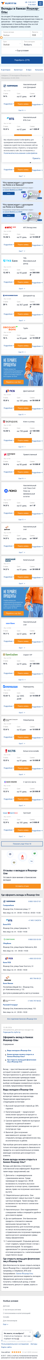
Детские (6, 1306)
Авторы (34, 1344)
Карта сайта (6, 1347)
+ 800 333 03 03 (35, 958)
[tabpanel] (20, 1313)
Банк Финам (8, 983)
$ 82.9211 (32, 2)
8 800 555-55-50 (34, 939)
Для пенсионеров (10, 1320)
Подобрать (22, 60)
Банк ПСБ (7, 962)
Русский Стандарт (10, 1005)
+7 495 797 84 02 (34, 1001)
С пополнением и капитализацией (16, 1313)
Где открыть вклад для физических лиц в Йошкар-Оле (21, 1061)
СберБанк (7, 943)
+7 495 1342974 (34, 920)
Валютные (18, 70)
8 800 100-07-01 (34, 901)
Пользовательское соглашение (15, 1344)
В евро (28, 70)
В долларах (5, 70)
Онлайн (6, 1317)
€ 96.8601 (32, 4)
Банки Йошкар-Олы (24, 1273)
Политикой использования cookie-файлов (20, 153)
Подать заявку (23, 104)
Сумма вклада (8, 32)
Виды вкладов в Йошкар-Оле (19, 1050)
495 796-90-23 (35, 978)
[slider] (1, 37)
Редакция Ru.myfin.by (11, 1032)
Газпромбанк (8, 905)
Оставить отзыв (22, 886)
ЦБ (26, 2)
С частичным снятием (12, 1309)
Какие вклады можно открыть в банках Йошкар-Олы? (20, 1055)
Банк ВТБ (7, 924)
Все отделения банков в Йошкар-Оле (22, 1019)
